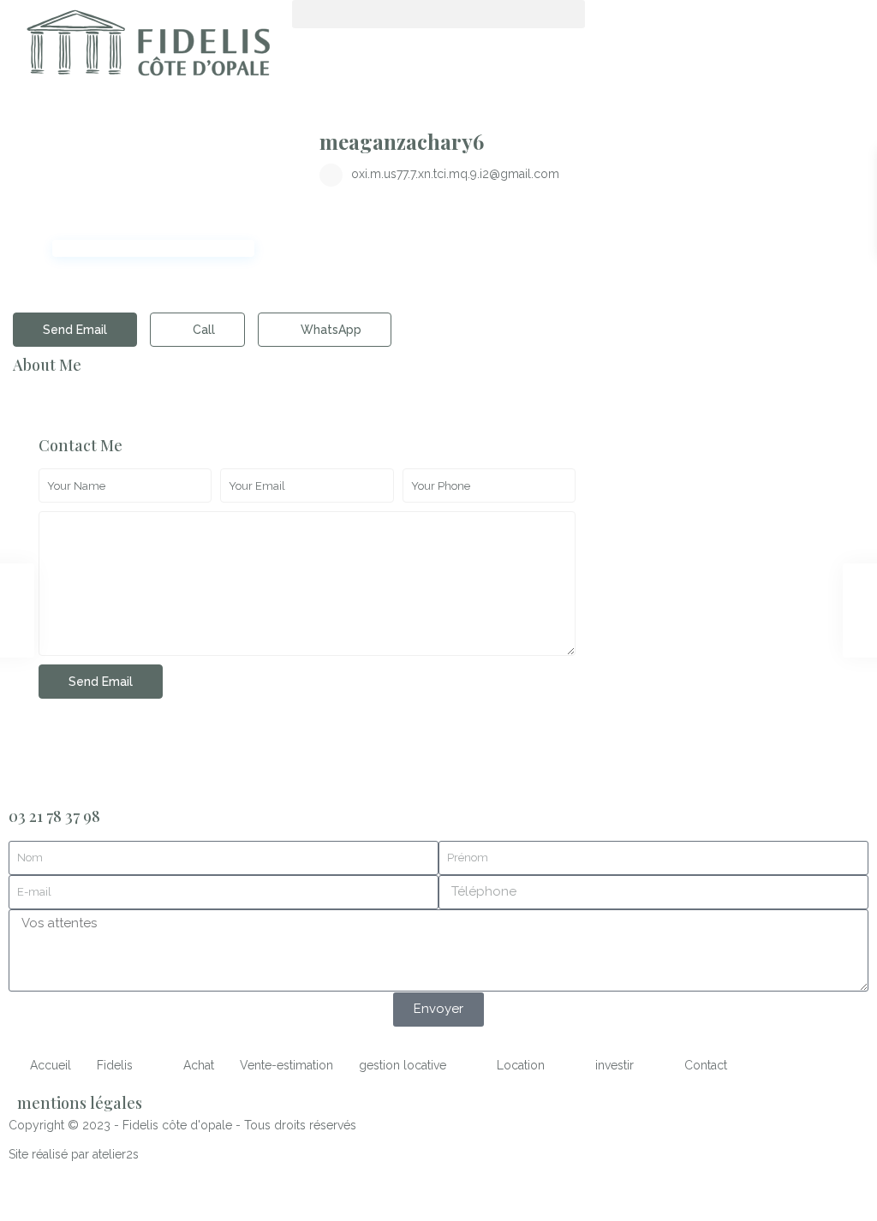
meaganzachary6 (401, 141)
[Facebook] (606, 21)
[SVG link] (146, 44)
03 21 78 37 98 (54, 816)
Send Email (75, 330)
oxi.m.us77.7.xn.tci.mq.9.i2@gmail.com (455, 174)
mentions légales (79, 1103)
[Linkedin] (652, 21)
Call (202, 330)
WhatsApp (329, 330)
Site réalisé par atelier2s (74, 1154)
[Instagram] (698, 21)
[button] (438, 14)
